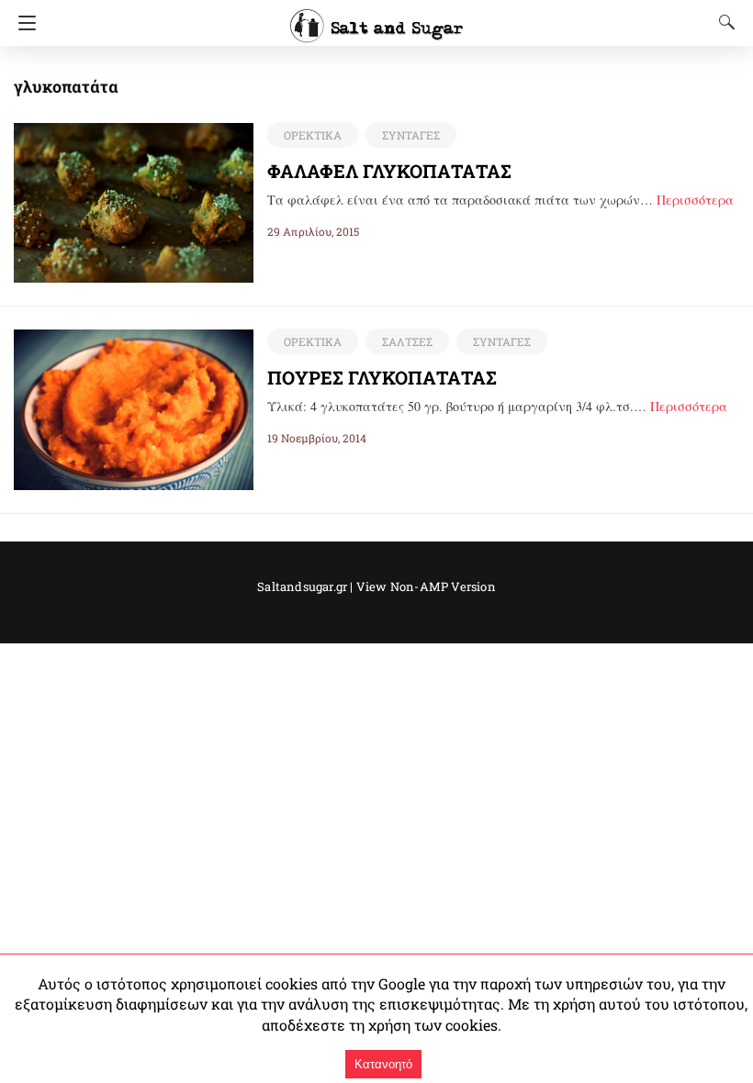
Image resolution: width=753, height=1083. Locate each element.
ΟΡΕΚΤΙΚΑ (313, 135)
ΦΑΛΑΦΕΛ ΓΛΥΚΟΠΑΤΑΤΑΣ (389, 171)
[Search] (722, 22)
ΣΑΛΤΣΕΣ (407, 341)
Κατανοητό (383, 1064)
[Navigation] (22, 23)
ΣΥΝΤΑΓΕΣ (411, 135)
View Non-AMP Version (426, 586)
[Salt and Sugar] (376, 17)
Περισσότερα (695, 199)
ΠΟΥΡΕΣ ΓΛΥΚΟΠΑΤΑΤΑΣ (382, 377)
